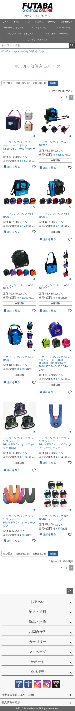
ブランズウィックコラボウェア (19, 34)
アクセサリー (66, 22)
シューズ (39, 22)
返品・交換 (37, 622)
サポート (37, 662)
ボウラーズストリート (13, 28)
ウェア (5, 22)
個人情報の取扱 (11, 702)
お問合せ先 (37, 632)
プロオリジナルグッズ (37, 40)
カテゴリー (37, 642)
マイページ (37, 652)
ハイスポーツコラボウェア (57, 34)
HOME (4, 51)
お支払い (37, 602)
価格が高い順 (40, 83)
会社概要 (37, 672)
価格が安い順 (23, 83)
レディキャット (64, 28)
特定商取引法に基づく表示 (18, 694)
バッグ (27, 22)
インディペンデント (40, 28)
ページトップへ (70, 591)
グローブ (52, 22)
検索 (72, 45)
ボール (16, 22)
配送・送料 (37, 612)
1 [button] (66, 97)
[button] (61, 97)
